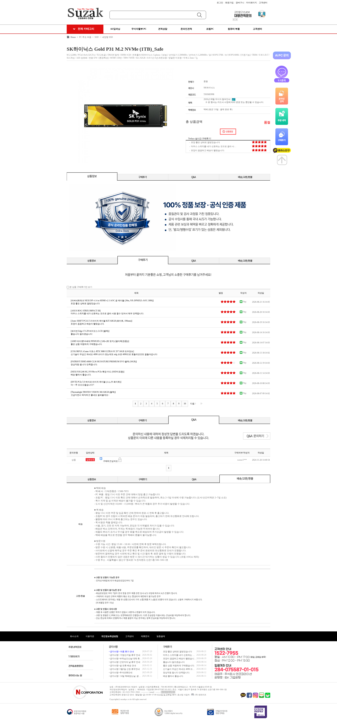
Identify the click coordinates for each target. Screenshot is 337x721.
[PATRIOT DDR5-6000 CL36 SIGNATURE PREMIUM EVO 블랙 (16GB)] (104, 361)
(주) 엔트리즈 (200, 695)
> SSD (95, 37)
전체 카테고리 (86, 28)
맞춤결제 (161, 636)
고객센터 (263, 2)
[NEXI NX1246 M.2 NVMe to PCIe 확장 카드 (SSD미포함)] (97, 371)
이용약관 (90, 636)
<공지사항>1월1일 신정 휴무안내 (124, 669)
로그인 (220, 2)
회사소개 (74, 636)
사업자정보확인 (168, 692)
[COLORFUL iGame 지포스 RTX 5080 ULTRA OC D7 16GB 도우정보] (102, 351)
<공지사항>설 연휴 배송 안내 (122, 665)
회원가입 (229, 2)
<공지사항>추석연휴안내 (120, 672)
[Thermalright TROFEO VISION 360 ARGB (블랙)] (93, 392)
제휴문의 (145, 636)
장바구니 (240, 2)
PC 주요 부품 (84, 37)
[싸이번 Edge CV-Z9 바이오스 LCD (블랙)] (90, 331)
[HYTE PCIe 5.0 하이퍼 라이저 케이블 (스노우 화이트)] (96, 382)
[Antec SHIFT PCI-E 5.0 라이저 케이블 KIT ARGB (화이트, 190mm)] (101, 321)
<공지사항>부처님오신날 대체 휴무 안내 (128, 658)
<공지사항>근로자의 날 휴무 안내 (124, 662)
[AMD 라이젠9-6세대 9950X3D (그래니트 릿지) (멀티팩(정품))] (100, 341)
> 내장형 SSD (106, 37)
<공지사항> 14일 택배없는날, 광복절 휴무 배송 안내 (133, 676)
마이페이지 (251, 2)
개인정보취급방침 (109, 636)
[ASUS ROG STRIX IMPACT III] (86, 310)
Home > (74, 37)
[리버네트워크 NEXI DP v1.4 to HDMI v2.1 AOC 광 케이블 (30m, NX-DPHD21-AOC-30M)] (112, 300)
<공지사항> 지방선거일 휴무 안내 (124, 655)
